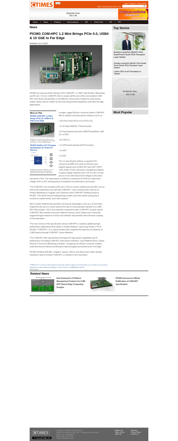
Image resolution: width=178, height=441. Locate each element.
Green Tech (98, 22)
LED (86, 22)
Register (133, 3)
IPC (119, 22)
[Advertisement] (130, 152)
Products (57, 22)
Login (126, 3)
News (45, 22)
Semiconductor (73, 22)
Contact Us (135, 434)
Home (35, 22)
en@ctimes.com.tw (77, 267)
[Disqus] (89, 328)
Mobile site (119, 430)
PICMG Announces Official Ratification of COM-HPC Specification (128, 281)
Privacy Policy (136, 432)
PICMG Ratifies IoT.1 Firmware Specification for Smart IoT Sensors (43, 147)
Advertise (134, 430)
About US (118, 434)
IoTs (110, 22)
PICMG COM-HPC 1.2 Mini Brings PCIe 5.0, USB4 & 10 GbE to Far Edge (41, 118)
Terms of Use (119, 432)
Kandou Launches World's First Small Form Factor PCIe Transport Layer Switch (129, 54)
